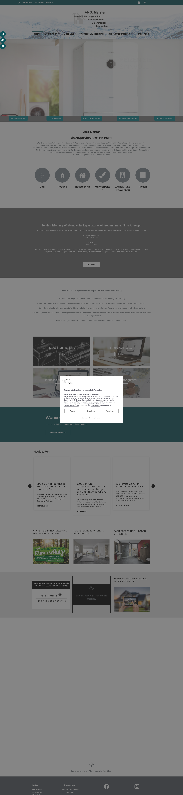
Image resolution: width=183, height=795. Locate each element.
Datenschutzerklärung (71, 406)
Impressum (96, 418)
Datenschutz (86, 418)
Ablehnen (73, 411)
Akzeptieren (110, 411)
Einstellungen (91, 411)
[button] (3, 34)
